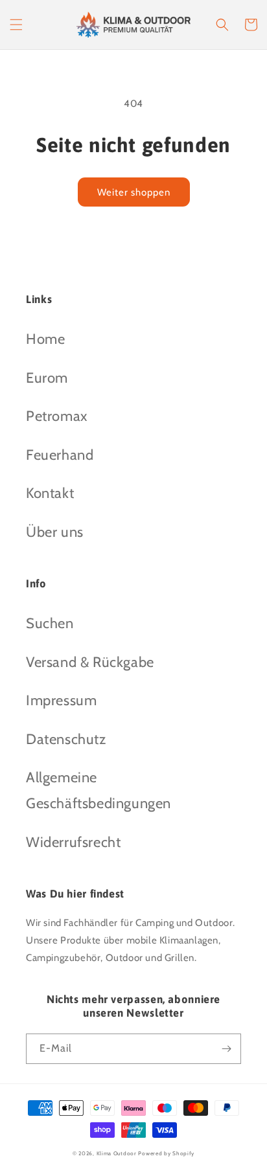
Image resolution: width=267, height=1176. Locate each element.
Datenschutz (66, 739)
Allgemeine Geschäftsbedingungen (98, 790)
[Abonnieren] (226, 1049)
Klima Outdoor (117, 1153)
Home (45, 339)
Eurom (47, 378)
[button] (16, 24)
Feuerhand (59, 455)
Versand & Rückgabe (90, 662)
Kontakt (50, 493)
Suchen (50, 623)
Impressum (61, 700)
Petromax (56, 416)
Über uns (55, 532)
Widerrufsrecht (73, 842)
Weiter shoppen (133, 192)
